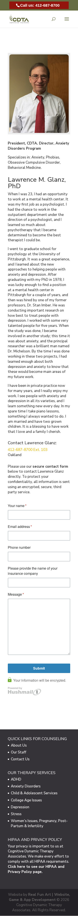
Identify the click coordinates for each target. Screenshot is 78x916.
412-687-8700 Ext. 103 (27, 449)
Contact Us (20, 759)
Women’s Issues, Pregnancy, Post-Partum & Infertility (39, 823)
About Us (19, 745)
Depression (20, 807)
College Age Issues (26, 800)
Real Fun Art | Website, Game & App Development (39, 897)
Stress (16, 813)
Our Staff (18, 752)
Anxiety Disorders (26, 786)
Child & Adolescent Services (34, 793)
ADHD (16, 779)
